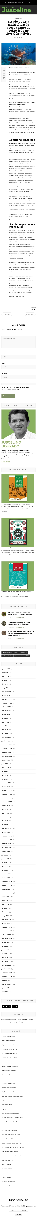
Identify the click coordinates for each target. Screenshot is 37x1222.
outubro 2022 (6, 843)
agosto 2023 (5, 805)
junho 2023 (5, 813)
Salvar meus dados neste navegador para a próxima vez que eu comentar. (15, 388)
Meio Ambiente (18, 37)
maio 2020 (4, 953)
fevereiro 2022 (6, 874)
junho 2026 (5, 676)
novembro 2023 (6, 794)
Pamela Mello (10, 1139)
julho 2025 (4, 718)
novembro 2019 (6, 976)
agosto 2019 (5, 988)
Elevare (3, 1079)
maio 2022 (4, 862)
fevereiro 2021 (6, 919)
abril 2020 (4, 957)
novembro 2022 (6, 840)
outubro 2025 (6, 707)
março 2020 (5, 961)
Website (4, 373)
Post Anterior (7, 314)
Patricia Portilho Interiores (8, 1040)
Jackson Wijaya (8, 1168)
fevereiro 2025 (6, 737)
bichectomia (14, 1130)
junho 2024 (5, 767)
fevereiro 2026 (6, 691)
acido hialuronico (15, 1134)
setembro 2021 (6, 893)
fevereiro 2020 (6, 965)
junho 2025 (5, 722)
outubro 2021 (5, 889)
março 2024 (5, 779)
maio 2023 (4, 817)
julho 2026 (4, 672)
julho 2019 (4, 992)
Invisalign (4, 1100)
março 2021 (5, 916)
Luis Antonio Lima (10, 1036)
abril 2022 (4, 866)
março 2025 (5, 733)
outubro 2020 (6, 935)
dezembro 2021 (6, 881)
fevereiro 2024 (6, 783)
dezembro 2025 (6, 699)
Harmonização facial (6, 1104)
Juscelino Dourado (12, 1092)
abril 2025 (4, 729)
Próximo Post (29, 314)
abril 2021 (4, 912)
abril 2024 (4, 775)
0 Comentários (20, 617)
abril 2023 (4, 821)
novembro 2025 (6, 703)
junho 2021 (5, 904)
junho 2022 (5, 859)
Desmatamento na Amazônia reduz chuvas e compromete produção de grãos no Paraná (21, 633)
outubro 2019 (5, 980)
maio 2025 (4, 726)
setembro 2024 (6, 756)
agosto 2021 (5, 897)
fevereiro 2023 (6, 828)
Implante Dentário (6, 1177)
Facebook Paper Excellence (8, 1087)
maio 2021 (4, 908)
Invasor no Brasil (14, 143)
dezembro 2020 (6, 927)
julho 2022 (4, 855)
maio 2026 (4, 680)
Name (3, 353)
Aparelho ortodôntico (6, 1185)
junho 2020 (5, 950)
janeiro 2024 (5, 786)
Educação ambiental (7, 652)
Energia (16, 652)
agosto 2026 (5, 669)
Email (3, 363)
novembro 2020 (6, 931)
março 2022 (5, 870)
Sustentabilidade (25, 655)
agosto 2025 (5, 714)
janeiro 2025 (5, 741)
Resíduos (17, 655)
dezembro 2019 (6, 972)
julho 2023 (4, 809)
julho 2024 (5, 764)
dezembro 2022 (6, 836)
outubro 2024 (6, 752)
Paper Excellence (12, 1053)
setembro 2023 (6, 802)
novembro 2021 (6, 885)
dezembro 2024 (6, 745)
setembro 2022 (6, 847)
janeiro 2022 (5, 877)
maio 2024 (4, 771)
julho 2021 (4, 900)
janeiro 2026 (5, 695)
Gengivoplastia (5, 1173)
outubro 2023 (6, 798)
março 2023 (5, 824)
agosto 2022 (5, 851)
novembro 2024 (6, 748)
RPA (13, 1160)
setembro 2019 (6, 984)
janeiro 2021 (5, 923)
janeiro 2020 (5, 969)
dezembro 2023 (6, 790)
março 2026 (5, 688)
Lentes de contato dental (8, 1083)
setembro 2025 (6, 710)
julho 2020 (5, 946)
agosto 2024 (5, 760)
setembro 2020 (6, 938)
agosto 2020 (5, 942)
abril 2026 (4, 684)
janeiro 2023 (5, 832)
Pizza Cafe (4, 1062)
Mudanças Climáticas (7, 655)
